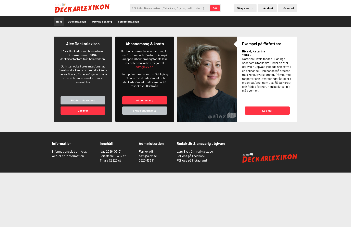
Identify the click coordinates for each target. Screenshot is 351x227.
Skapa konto (245, 8)
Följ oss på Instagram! (192, 160)
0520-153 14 (147, 160)
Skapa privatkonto (144, 110)
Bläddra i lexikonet (83, 100)
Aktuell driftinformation (68, 156)
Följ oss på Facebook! (192, 156)
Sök (215, 8)
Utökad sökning (102, 21)
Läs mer (83, 110)
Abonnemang (144, 100)
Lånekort (267, 8)
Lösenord (288, 8)
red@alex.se (204, 151)
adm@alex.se (144, 67)
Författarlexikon (128, 21)
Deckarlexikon (77, 21)
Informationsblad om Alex (69, 151)
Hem (59, 21)
